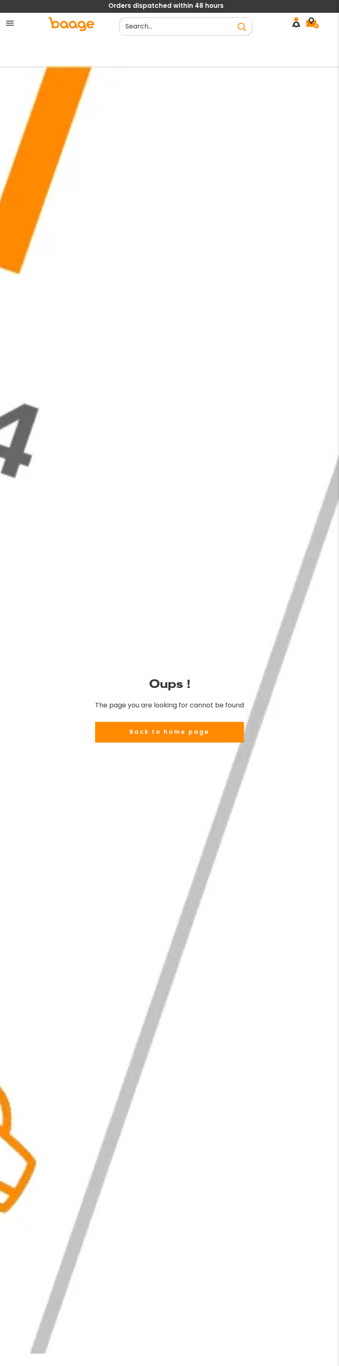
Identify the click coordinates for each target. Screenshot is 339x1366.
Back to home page (169, 732)
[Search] (242, 26)
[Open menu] (10, 23)
